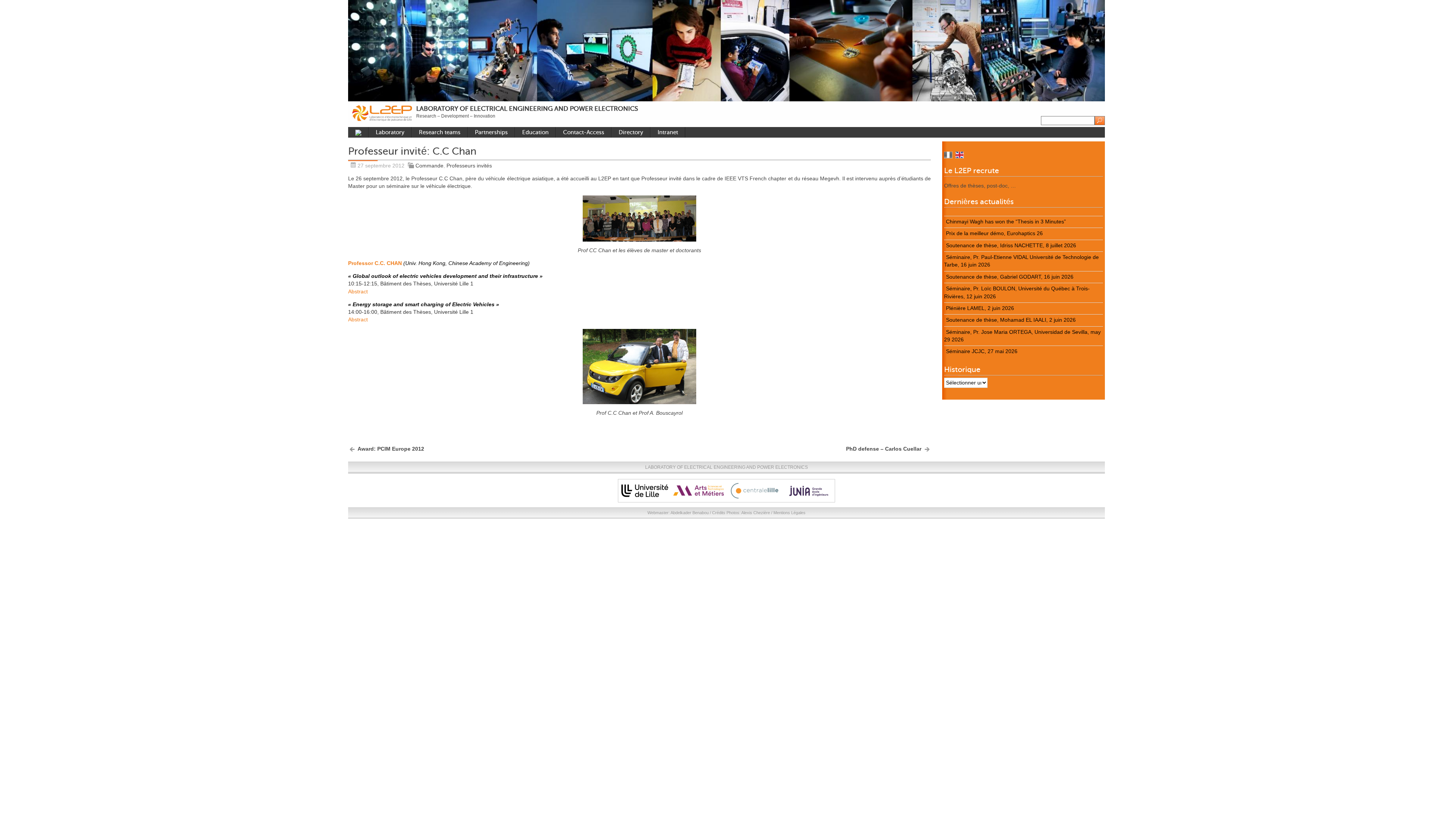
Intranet (668, 132)
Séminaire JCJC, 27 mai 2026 (981, 351)
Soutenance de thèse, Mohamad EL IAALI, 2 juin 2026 (1011, 320)
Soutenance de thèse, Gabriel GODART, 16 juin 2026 (1009, 277)
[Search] (1100, 120)
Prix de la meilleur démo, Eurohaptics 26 (994, 233)
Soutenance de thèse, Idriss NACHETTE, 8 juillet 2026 (1011, 245)
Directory (631, 132)
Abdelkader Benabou (689, 512)
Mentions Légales (789, 512)
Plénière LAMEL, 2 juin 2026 (980, 308)
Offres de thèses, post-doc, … (980, 186)
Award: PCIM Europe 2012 (391, 449)
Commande (429, 166)
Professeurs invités (469, 166)
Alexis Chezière (755, 512)
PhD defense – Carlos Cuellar (883, 449)
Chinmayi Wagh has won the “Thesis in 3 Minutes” (1006, 222)
